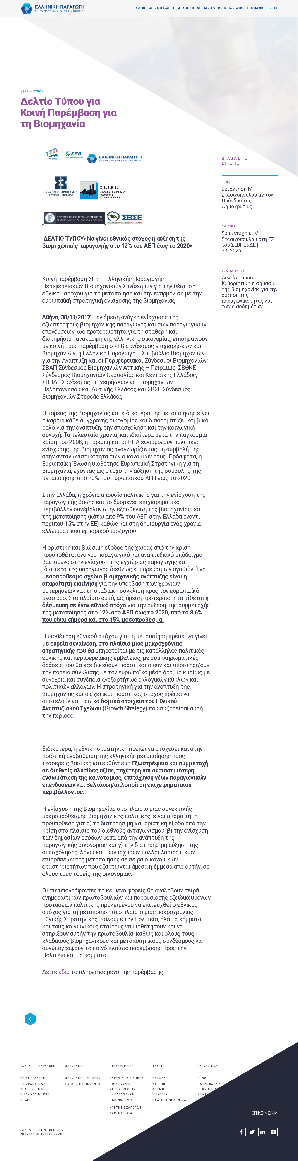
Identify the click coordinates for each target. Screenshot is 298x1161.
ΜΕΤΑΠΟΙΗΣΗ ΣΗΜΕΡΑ (82, 1078)
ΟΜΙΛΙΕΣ (229, 226)
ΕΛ (276, 8)
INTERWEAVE (51, 1134)
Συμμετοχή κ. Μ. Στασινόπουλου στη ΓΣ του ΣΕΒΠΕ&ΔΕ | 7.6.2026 (248, 242)
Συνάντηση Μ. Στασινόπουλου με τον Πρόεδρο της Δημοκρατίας (247, 197)
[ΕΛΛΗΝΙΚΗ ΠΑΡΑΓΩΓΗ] (52, 8)
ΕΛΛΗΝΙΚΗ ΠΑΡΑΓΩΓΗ (161, 8)
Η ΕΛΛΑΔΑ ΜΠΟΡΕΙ (35, 1094)
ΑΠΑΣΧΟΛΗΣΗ (123, 1094)
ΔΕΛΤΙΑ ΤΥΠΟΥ (31, 91)
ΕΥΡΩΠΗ (158, 1084)
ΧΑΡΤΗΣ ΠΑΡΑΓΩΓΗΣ (126, 1113)
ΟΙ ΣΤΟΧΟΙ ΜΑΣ (32, 1089)
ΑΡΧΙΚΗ (140, 8)
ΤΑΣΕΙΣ (222, 8)
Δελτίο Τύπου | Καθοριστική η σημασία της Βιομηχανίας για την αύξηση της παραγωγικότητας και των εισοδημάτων (249, 292)
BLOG (226, 182)
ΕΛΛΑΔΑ (159, 1078)
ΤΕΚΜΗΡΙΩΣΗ (208, 1089)
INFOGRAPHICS (205, 8)
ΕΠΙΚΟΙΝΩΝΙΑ (255, 8)
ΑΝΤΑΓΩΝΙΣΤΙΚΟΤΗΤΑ (82, 1084)
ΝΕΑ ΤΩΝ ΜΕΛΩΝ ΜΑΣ (170, 1100)
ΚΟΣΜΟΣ (159, 1089)
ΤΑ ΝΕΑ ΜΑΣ (236, 8)
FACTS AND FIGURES (126, 1078)
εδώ (64, 971)
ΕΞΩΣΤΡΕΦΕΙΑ (123, 1089)
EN (269, 8)
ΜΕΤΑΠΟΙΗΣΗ (186, 8)
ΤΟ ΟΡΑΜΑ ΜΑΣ (33, 1084)
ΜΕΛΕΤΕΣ (160, 1094)
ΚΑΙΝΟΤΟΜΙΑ (122, 1100)
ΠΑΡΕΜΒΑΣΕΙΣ (209, 1084)
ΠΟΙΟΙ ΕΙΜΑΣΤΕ (32, 1078)
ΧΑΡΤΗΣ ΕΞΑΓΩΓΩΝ (126, 1107)
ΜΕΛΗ (24, 1100)
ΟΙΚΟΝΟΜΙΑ (121, 1084)
